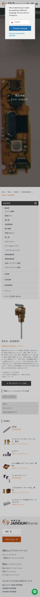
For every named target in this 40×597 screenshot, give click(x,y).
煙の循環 (8, 229)
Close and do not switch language (17, 34)
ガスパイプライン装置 (12, 267)
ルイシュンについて (9, 554)
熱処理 (16, 192)
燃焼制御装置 (26, 192)
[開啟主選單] (36, 4)
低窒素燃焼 (9, 224)
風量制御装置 (9, 259)
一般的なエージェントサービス (13, 558)
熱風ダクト (9, 216)
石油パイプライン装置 (12, 263)
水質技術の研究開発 (9, 588)
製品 (9, 192)
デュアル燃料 (9, 211)
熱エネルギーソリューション (12, 568)
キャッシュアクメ (9, 397)
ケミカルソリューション (10, 575)
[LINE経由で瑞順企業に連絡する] (35, 592)
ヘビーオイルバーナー (12, 250)
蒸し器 (7, 237)
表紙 (3, 192)
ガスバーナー (9, 242)
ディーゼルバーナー (12, 246)
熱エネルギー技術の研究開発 (12, 585)
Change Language (20, 28)
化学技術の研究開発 (9, 592)
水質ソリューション (9, 571)
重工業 (7, 220)
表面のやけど (9, 233)
